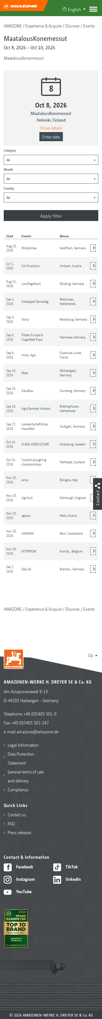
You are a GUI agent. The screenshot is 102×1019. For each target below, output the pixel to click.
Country (9, 188)
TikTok (71, 866)
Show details (51, 127)
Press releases (19, 832)
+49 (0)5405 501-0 (40, 713)
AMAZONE (13, 25)
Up (90, 655)
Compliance (18, 789)
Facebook (24, 866)
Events (89, 25)
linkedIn (73, 879)
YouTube (23, 891)
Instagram (25, 879)
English (74, 9)
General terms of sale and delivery (26, 776)
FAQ (11, 823)
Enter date (51, 136)
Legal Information (23, 745)
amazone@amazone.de (37, 731)
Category (10, 150)
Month (8, 169)
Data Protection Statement (21, 758)
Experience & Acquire (43, 25)
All (8, 160)
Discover (72, 25)
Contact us (17, 814)
